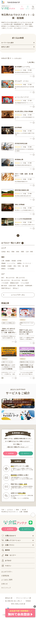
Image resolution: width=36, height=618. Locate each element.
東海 (17, 251)
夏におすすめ (20, 277)
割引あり (16, 288)
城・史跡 (25, 266)
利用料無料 (28, 285)
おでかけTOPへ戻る (18, 295)
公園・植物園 (5, 260)
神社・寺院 (17, 266)
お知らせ (4, 584)
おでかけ (8, 560)
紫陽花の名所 (14, 283)
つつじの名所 (25, 283)
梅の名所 (20, 285)
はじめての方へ (6, 571)
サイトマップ (6, 588)
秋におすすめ (5, 280)
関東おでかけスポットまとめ (27, 323)
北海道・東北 (5, 251)
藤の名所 (4, 285)
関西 (22, 251)
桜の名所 (25, 280)
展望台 (3, 268)
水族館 (9, 266)
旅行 (2, 277)
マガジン (8, 565)
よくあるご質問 (6, 579)
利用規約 (28, 601)
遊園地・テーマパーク (24, 263)
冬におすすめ (16, 280)
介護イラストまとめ (7, 362)
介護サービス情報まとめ (8, 323)
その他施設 (10, 268)
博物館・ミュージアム (8, 263)
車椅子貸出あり (6, 288)
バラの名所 (4, 283)
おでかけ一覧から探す (11, 243)
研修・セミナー (10, 555)
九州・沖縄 (29, 251)
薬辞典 (7, 550)
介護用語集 (5, 575)
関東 (13, 251)
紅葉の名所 (12, 285)
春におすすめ (10, 277)
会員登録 (22, 8)
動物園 (3, 266)
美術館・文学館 (16, 260)
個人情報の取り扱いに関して (13, 601)
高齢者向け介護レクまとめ (27, 362)
